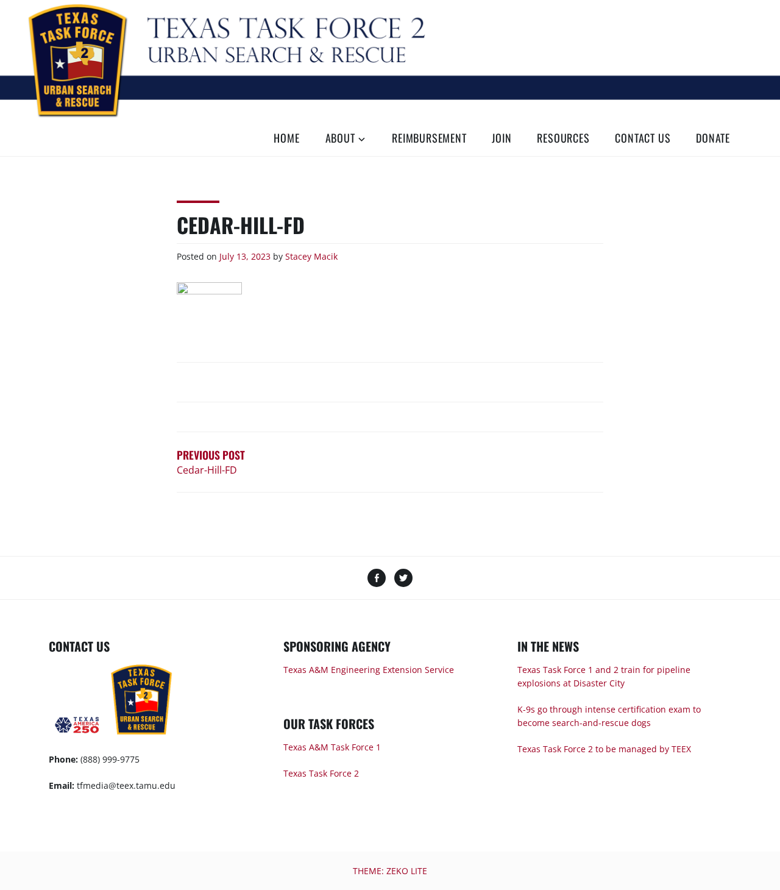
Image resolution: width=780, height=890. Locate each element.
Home (286, 138)
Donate (713, 138)
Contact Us (642, 138)
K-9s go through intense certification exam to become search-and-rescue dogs (609, 715)
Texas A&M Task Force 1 (332, 747)
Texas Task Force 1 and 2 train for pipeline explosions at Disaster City (603, 676)
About (340, 138)
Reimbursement (429, 138)
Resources (563, 138)
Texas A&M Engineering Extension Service (368, 669)
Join (501, 138)
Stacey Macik (311, 256)
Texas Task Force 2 (321, 773)
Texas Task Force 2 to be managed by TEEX (604, 749)
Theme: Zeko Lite (390, 871)
